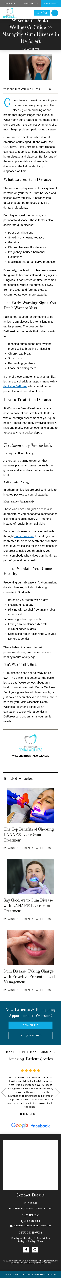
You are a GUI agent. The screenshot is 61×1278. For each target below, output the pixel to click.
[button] (54, 13)
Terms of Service (43, 1262)
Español (42, 13)
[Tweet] (50, 89)
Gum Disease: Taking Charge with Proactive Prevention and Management (29, 976)
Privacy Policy (27, 1262)
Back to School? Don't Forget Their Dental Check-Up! (30, 1275)
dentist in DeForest (15, 386)
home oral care (24, 536)
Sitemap (15, 1262)
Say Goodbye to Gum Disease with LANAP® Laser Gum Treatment (28, 905)
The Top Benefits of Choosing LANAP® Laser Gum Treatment (28, 834)
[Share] (56, 89)
